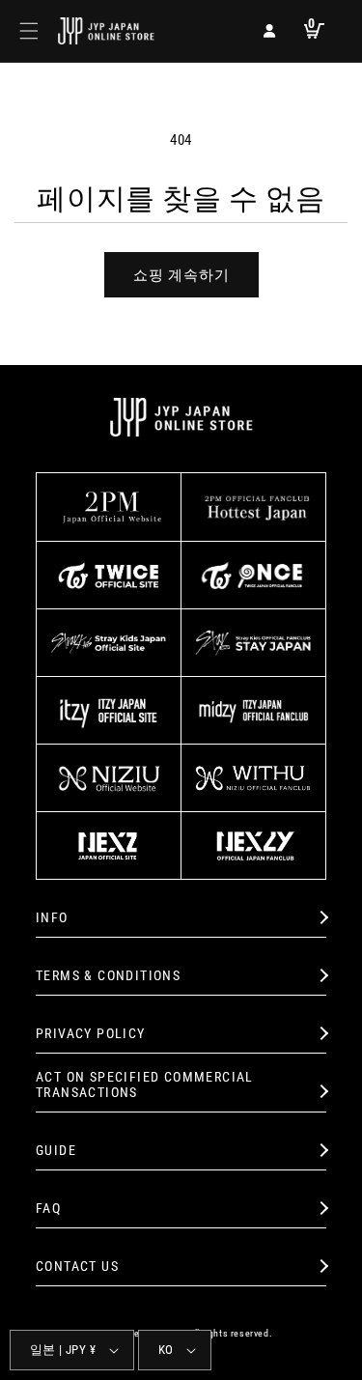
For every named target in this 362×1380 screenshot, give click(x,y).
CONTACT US (77, 1266)
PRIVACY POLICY (91, 1033)
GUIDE (56, 1150)
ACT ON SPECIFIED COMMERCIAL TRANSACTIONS (145, 1085)
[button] (29, 31)
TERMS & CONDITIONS (108, 975)
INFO (52, 917)
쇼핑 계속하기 (181, 275)
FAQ (48, 1208)
